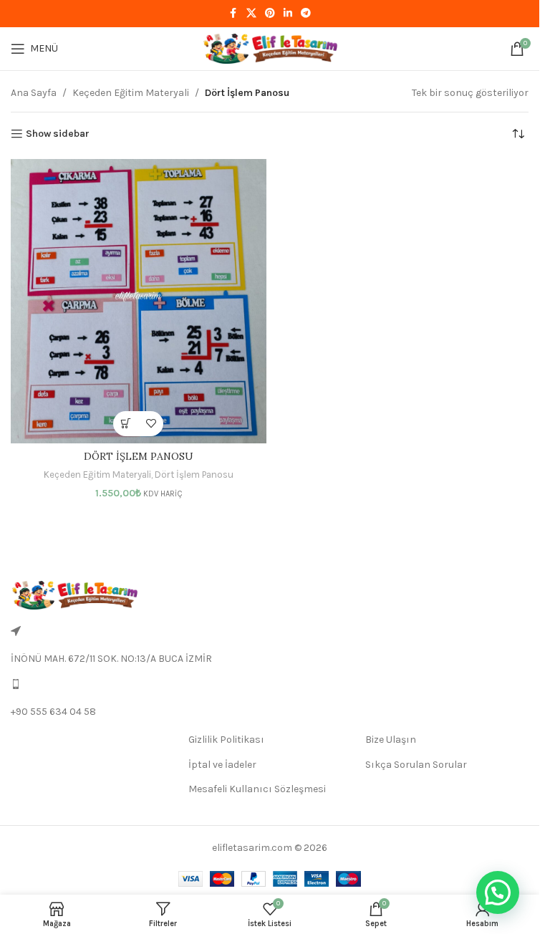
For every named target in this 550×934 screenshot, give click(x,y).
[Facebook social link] (233, 14)
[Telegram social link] (305, 14)
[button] (125, 423)
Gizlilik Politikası (226, 739)
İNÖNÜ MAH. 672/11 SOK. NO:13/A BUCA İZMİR (111, 659)
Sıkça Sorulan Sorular (416, 765)
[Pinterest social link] (270, 14)
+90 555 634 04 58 (53, 712)
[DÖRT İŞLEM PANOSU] (138, 301)
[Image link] (74, 594)
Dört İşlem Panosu (194, 474)
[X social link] (251, 14)
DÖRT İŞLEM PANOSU (138, 456)
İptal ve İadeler (222, 765)
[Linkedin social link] (287, 14)
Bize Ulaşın (390, 739)
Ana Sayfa (34, 93)
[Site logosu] (270, 48)
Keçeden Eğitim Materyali (130, 93)
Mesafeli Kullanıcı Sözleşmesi (257, 789)
